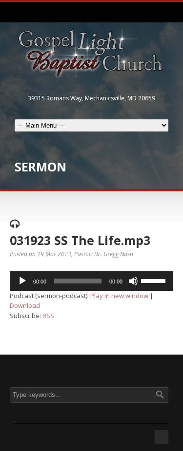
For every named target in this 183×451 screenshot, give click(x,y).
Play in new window (119, 295)
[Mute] (133, 281)
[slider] (154, 280)
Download (25, 305)
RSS (48, 315)
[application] (91, 281)
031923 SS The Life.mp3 (80, 240)
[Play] (22, 281)
